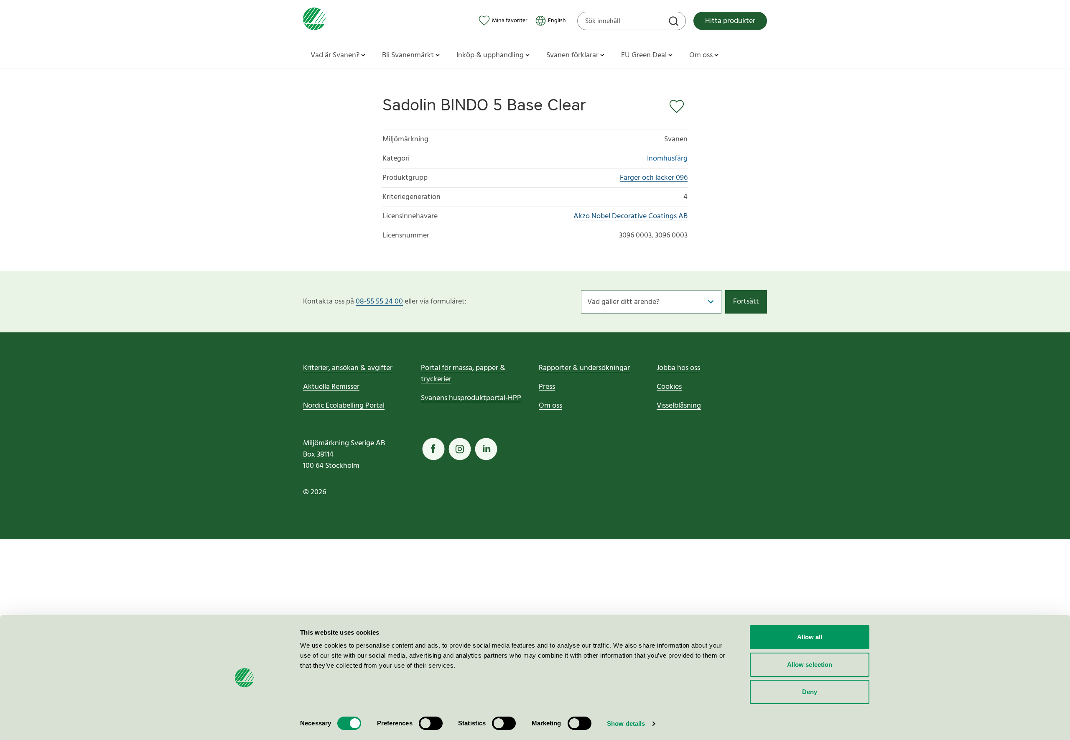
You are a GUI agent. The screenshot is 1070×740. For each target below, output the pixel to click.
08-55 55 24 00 (379, 302)
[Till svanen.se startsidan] (314, 21)
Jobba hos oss (678, 368)
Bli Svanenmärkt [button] (408, 55)
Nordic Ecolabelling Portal (344, 406)
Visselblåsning (679, 406)
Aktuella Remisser (331, 387)
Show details (626, 723)
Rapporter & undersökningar (584, 368)
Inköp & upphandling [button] (490, 55)
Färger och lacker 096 (654, 178)
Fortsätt (746, 302)
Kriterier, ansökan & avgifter (347, 368)
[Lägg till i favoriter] (678, 106)
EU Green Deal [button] (644, 55)
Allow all (810, 636)
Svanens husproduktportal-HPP (471, 398)
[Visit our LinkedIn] (486, 449)
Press (547, 387)
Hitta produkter (730, 21)
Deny (809, 691)
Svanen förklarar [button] (572, 55)
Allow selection (810, 664)
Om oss (550, 406)
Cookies (669, 387)
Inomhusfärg (667, 158)
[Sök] (674, 22)
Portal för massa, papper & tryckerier (463, 373)
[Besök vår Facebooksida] (433, 449)
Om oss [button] (701, 55)
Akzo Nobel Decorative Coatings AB (630, 216)
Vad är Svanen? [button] (335, 55)
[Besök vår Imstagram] (459, 449)
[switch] (431, 723)
